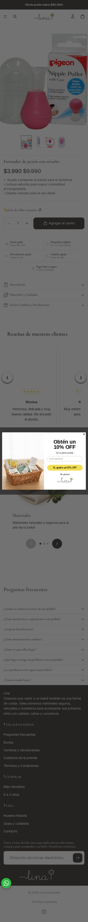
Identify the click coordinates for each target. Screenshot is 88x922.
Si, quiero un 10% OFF (65, 467)
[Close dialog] (84, 434)
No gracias (64, 474)
